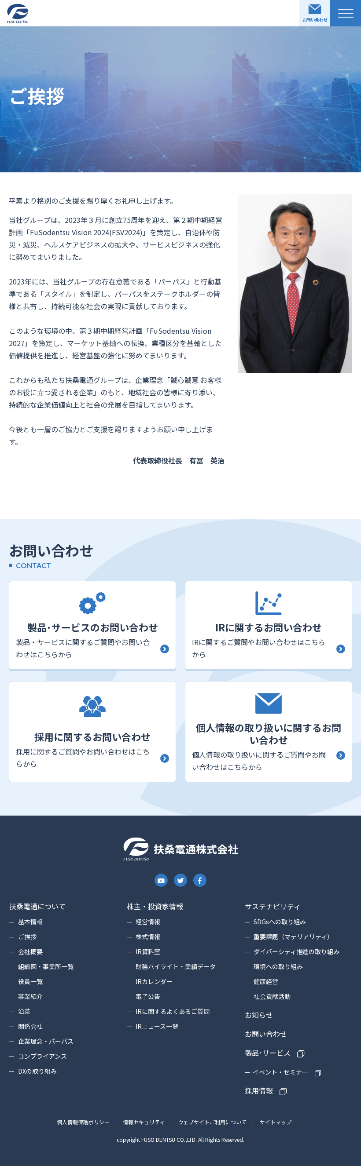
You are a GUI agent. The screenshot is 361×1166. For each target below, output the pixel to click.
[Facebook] (200, 880)
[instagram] (161, 880)
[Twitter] (180, 880)
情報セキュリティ (144, 1122)
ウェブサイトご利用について (212, 1122)
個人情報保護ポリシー (83, 1122)
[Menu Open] (345, 13)
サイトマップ (275, 1122)
